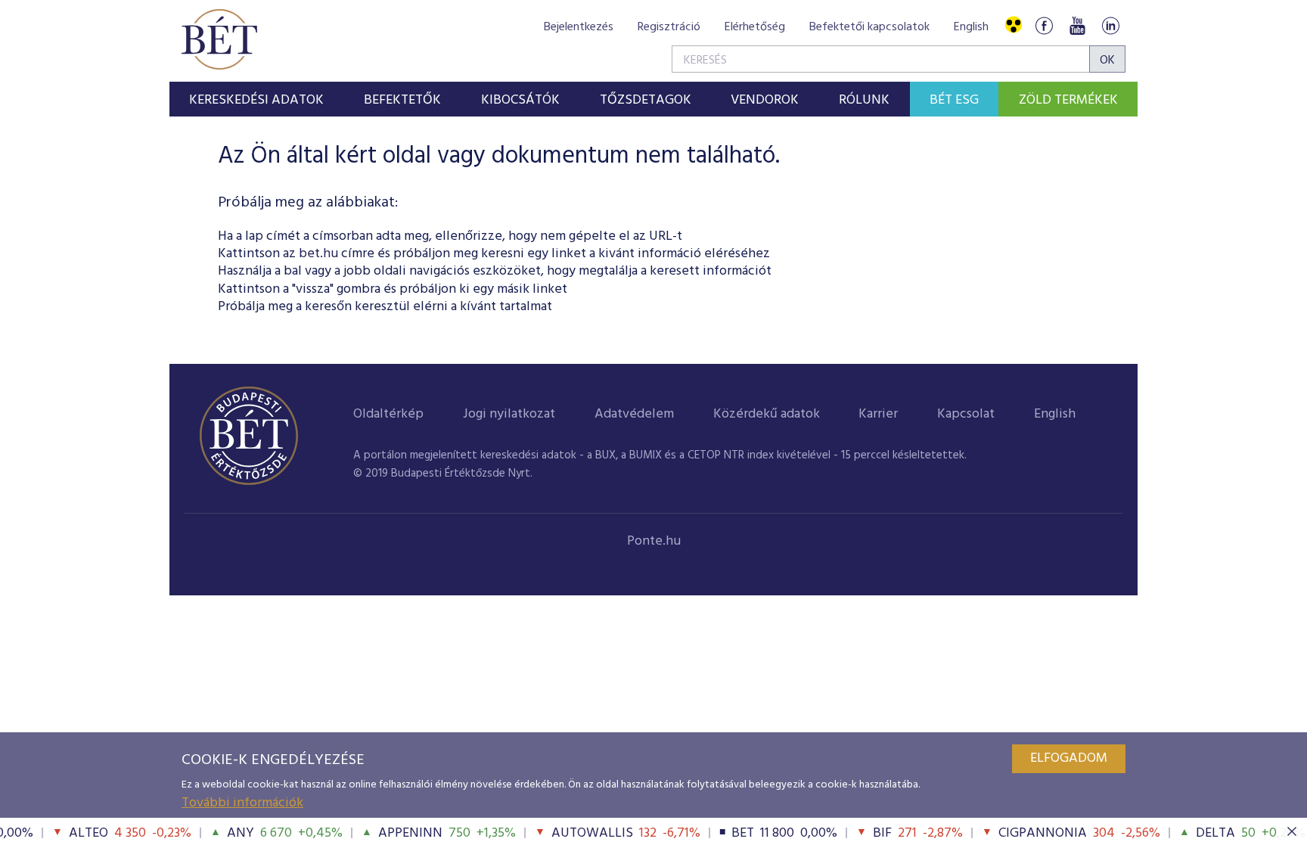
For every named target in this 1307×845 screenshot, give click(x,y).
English (971, 27)
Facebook (1044, 25)
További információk (242, 803)
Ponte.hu (654, 541)
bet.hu (318, 254)
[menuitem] (256, 99)
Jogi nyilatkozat (509, 414)
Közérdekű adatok (766, 414)
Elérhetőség (755, 27)
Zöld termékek (1068, 100)
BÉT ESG (954, 100)
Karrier (878, 414)
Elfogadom (1068, 758)
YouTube (1077, 25)
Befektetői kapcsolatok (869, 27)
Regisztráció (669, 27)
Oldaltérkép (388, 414)
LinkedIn (1110, 25)
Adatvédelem (634, 414)
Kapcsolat (966, 414)
